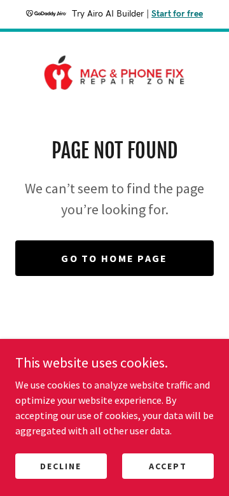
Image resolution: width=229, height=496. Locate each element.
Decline (60, 465)
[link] (114, 72)
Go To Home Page (114, 258)
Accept (168, 465)
